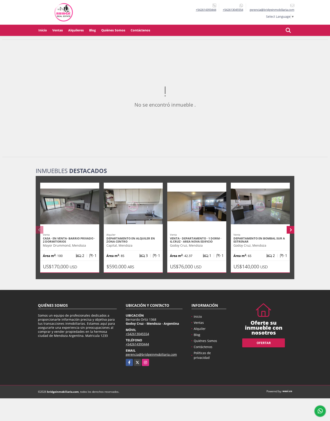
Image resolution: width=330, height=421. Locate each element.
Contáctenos (140, 30)
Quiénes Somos (113, 30)
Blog (92, 30)
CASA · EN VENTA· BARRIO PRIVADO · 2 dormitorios (69, 240)
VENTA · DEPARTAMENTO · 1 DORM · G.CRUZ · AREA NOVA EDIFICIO (195, 240)
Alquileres (76, 30)
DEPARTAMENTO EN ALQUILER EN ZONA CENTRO (130, 240)
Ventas (57, 30)
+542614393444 (206, 10)
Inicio (42, 30)
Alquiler (200, 329)
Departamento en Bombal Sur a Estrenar (259, 240)
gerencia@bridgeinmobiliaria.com (151, 354)
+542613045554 (233, 10)
